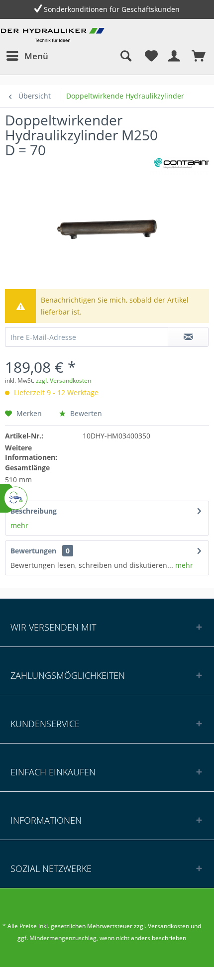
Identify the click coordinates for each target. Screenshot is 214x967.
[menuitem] (27, 56)
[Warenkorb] (198, 56)
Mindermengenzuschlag (62, 938)
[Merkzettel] (149, 56)
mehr (19, 525)
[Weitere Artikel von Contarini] (179, 166)
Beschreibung (33, 511)
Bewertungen (33, 550)
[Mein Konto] (174, 56)
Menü (36, 56)
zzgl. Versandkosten (63, 380)
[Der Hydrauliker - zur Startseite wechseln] (54, 36)
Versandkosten (168, 926)
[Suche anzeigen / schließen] (125, 56)
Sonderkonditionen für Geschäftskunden (112, 9)
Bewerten (85, 413)
